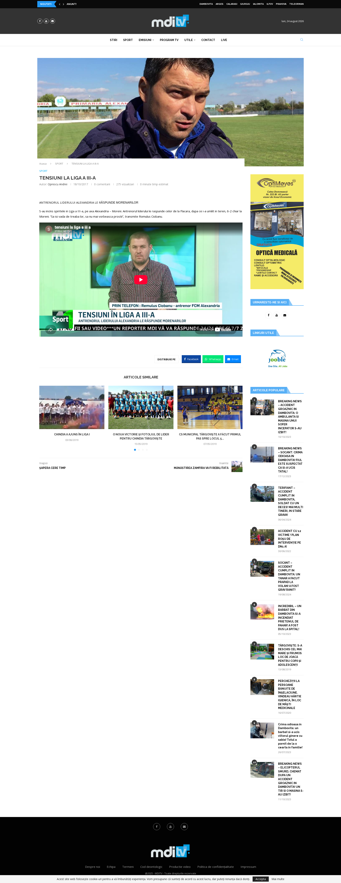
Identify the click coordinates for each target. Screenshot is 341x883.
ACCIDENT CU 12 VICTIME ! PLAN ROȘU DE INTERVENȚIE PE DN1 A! (289, 538)
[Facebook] (39, 21)
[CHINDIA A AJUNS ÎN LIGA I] (71, 407)
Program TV (169, 40)
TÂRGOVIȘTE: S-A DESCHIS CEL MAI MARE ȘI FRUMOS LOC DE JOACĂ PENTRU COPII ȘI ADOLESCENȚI (290, 655)
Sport (128, 40)
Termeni (128, 867)
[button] (59, 4)
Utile (188, 40)
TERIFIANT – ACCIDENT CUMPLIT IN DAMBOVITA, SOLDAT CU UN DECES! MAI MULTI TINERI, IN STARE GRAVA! (290, 501)
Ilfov (270, 4)
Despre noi (92, 867)
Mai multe (278, 879)
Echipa (111, 867)
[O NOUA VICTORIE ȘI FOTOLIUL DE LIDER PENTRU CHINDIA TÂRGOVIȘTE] (140, 407)
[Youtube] (46, 21)
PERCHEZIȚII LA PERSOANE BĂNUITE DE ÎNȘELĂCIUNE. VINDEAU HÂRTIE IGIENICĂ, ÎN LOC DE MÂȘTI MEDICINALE (289, 694)
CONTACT (208, 40)
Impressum (248, 867)
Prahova (281, 4)
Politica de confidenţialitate (215, 867)
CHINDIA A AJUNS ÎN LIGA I (72, 434)
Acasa (43, 163)
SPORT (59, 163)
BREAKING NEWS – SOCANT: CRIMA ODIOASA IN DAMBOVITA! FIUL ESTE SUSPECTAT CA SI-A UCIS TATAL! (290, 460)
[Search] (302, 40)
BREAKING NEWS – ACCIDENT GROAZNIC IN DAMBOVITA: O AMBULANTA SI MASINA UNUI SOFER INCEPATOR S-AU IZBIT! (290, 417)
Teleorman (296, 4)
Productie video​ (180, 867)
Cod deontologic (151, 867)
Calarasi (231, 4)
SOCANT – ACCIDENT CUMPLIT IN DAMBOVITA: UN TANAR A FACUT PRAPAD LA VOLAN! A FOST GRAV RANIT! (289, 576)
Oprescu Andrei (57, 184)
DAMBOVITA (206, 4)
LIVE (224, 40)
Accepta (261, 879)
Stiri (113, 40)
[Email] (52, 21)
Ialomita (258, 4)
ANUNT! (72, 4)
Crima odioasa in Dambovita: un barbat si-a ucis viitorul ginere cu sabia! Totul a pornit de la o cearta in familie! (290, 736)
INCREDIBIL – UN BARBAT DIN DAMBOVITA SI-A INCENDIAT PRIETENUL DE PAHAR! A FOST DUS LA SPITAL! (289, 618)
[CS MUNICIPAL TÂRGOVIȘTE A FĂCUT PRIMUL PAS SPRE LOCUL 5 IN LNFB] (210, 407)
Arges (219, 4)
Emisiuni (145, 40)
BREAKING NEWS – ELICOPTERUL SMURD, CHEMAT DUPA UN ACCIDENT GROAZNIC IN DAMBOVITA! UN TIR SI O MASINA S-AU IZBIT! (291, 779)
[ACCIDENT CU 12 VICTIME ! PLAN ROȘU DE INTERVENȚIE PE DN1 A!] (262, 537)
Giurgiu (245, 4)
